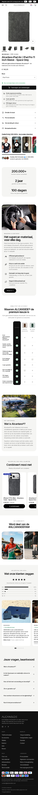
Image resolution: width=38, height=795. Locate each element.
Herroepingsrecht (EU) (26, 767)
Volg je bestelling (25, 735)
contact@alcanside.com (9, 783)
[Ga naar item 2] (9, 48)
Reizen (4, 748)
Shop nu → (10, 290)
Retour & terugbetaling (26, 762)
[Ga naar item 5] (26, 48)
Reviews (4, 765)
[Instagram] (2, 726)
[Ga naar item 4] (21, 48)
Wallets (4, 740)
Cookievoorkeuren (6, 787)
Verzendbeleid (24, 765)
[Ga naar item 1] (4, 48)
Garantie (22, 740)
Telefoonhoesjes (7, 735)
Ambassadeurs (6, 762)
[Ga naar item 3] (15, 48)
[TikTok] (5, 726)
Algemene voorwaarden (27, 759)
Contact (22, 743)
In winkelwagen (14, 506)
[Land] (31, 5)
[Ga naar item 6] (32, 48)
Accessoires (5, 737)
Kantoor (4, 743)
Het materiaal (5, 759)
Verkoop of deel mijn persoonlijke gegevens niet (14, 789)
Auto (3, 746)
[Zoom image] (33, 41)
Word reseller (6, 767)
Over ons (4, 756)
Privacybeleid (24, 756)
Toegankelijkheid (6, 792)
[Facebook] (8, 726)
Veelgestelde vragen (26, 737)
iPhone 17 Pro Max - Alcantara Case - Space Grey (14, 499)
